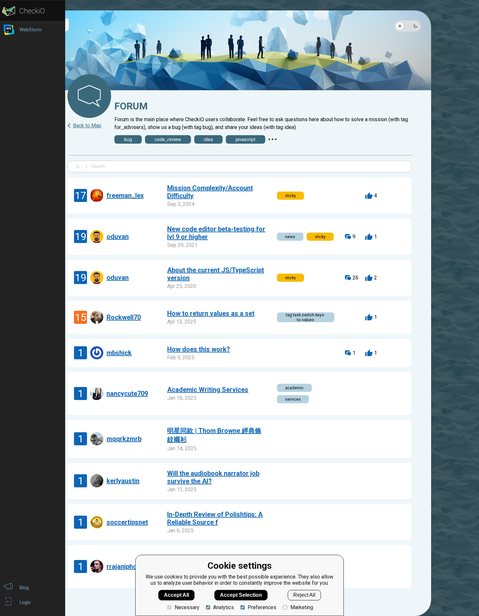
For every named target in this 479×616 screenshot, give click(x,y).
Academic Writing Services (207, 390)
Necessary (187, 607)
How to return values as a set (210, 313)
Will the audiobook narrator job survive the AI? (213, 477)
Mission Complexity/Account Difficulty (210, 192)
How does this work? (198, 349)
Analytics (223, 607)
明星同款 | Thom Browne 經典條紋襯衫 (214, 435)
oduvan (118, 236)
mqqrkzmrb (124, 439)
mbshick (119, 353)
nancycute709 (127, 393)
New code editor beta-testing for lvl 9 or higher (216, 233)
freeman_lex (125, 195)
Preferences (262, 607)
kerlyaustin (123, 481)
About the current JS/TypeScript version (215, 274)
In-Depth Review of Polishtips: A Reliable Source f (215, 518)
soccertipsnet (127, 522)
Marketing (301, 607)
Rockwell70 (124, 317)
